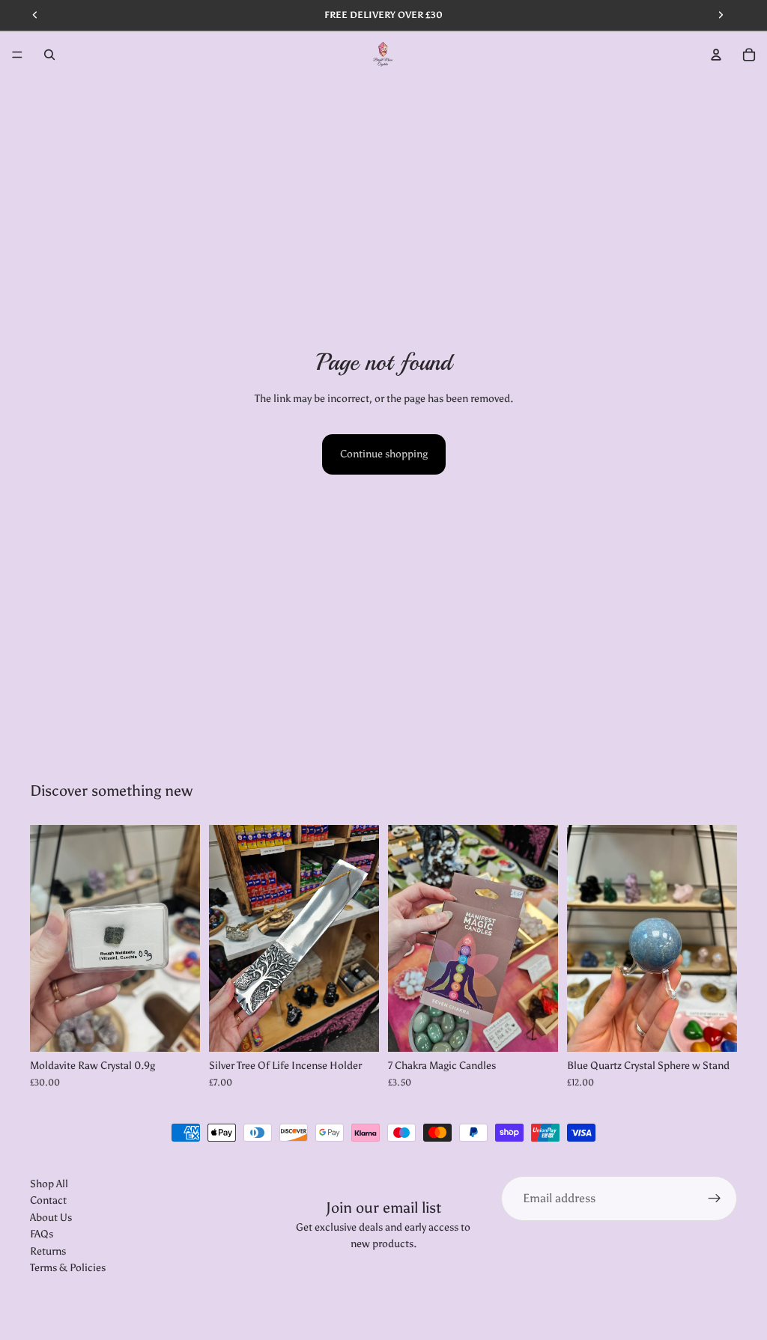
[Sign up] (714, 1198)
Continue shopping (384, 454)
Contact (48, 1201)
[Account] (716, 54)
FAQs (41, 1234)
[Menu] (17, 54)
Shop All (49, 1184)
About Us (51, 1217)
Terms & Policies (68, 1267)
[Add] (176, 1028)
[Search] (49, 54)
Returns (48, 1251)
